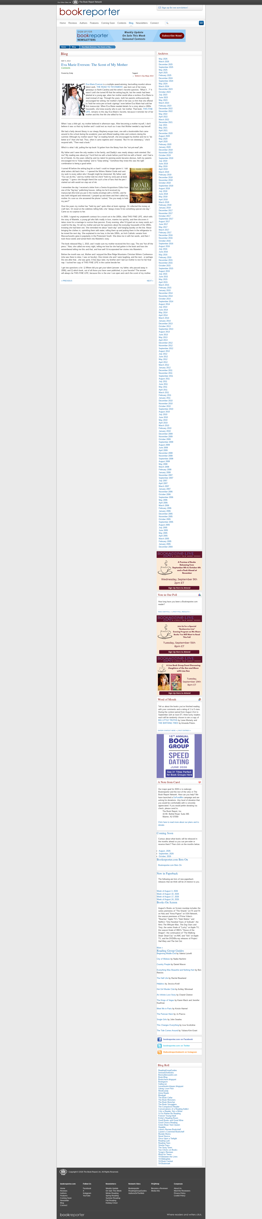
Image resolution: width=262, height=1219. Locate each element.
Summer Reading (113, 1198)
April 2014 (163, 315)
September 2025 (166, 67)
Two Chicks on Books (167, 1150)
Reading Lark (164, 1141)
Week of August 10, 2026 (168, 894)
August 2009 (164, 445)
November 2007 (166, 475)
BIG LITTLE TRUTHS (167, 720)
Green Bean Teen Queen (169, 1125)
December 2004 (166, 547)
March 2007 (164, 486)
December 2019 (166, 150)
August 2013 (164, 332)
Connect (63, 1205)
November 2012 (166, 345)
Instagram (87, 1193)
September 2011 (166, 376)
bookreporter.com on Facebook (178, 1039)
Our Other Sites (63, 2)
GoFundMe (178, 797)
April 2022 (163, 117)
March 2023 (164, 103)
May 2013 (163, 337)
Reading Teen (164, 1143)
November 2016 (166, 238)
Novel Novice (164, 1136)
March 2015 (164, 285)
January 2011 (164, 398)
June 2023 (163, 97)
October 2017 (165, 216)
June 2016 (163, 252)
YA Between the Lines (168, 1157)
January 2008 (165, 472)
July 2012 (163, 354)
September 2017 (166, 219)
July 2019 (163, 161)
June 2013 (163, 334)
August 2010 (164, 412)
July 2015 (163, 274)
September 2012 (166, 348)
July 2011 (163, 381)
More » (160, 948)
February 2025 (165, 75)
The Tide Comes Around (167, 1030)
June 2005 (163, 530)
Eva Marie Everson (94, 84)
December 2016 (166, 235)
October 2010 (165, 406)
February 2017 (165, 232)
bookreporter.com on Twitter (176, 1046)
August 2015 (164, 271)
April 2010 (163, 423)
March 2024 (164, 86)
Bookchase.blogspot (167, 1079)
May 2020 (163, 139)
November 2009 (166, 436)
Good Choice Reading (167, 1122)
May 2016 (163, 255)
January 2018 (165, 208)
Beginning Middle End (166, 953)
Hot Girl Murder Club (166, 989)
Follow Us (87, 1184)
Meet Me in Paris (164, 1008)
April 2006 (163, 503)
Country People (163, 964)
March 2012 (164, 365)
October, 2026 (165, 856)
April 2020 (163, 141)
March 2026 (164, 61)
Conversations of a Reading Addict (173, 1109)
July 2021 (163, 125)
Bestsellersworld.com (167, 1075)
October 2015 (165, 265)
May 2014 (163, 312)
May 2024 (163, 84)
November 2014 (166, 296)
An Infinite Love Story (166, 995)
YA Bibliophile (164, 1159)
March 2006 (164, 505)
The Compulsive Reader (168, 1107)
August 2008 (164, 461)
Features (63, 1196)
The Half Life (162, 978)
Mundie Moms (164, 1134)
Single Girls (162, 1019)
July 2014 (163, 307)
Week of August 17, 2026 (168, 897)
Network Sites (134, 1184)
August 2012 (164, 351)
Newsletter (64, 1200)
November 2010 (166, 403)
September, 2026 (166, 853)
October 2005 (165, 519)
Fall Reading (111, 1200)
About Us (177, 1188)
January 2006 (165, 511)
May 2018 (163, 197)
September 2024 (166, 81)
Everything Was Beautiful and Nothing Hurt (175, 970)
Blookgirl (162, 1095)
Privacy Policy (179, 1193)
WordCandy (163, 1091)
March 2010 (164, 425)
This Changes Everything (168, 1025)
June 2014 (163, 310)
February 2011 (165, 395)
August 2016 (164, 246)
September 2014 (166, 301)
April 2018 (163, 199)
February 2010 (165, 428)
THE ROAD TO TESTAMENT (110, 87)
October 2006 (165, 494)
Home (63, 47)
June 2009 (163, 447)
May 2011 (163, 387)
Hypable (161, 1127)
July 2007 (163, 480)
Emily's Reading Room (168, 1118)
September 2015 (166, 268)
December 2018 (166, 177)
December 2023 (166, 89)
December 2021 (166, 122)
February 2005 (165, 541)
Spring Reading (112, 1196)
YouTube (86, 1196)
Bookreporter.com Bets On (170, 865)
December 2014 (166, 293)
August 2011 (164, 379)
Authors (63, 1193)
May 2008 (163, 464)
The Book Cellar (165, 1097)
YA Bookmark (164, 1163)
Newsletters (111, 1184)
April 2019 (163, 169)
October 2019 (165, 155)
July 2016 (163, 249)
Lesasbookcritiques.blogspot (170, 1086)
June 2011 (163, 384)
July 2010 (163, 414)
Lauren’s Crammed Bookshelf (171, 1132)
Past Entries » (184, 730)
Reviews (63, 1191)
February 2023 (165, 106)
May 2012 (163, 359)
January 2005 (165, 544)
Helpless (160, 984)
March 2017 (164, 230)
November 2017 (166, 213)
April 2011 (163, 390)
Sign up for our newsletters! (175, 7)
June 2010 (163, 417)
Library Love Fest (166, 1088)
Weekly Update (112, 1188)
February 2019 (165, 175)
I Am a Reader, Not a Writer (170, 1111)
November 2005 (166, 516)
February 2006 (165, 508)
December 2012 (166, 343)
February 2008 (165, 469)
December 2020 (166, 133)
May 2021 (163, 128)
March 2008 (164, 467)
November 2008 (166, 456)
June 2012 (163, 356)
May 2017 (163, 227)
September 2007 (166, 478)
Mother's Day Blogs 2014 (144, 76)
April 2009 (163, 450)
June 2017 (163, 224)
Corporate (178, 1184)
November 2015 (166, 263)
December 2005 (166, 514)
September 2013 (166, 329)
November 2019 (166, 152)
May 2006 (163, 500)
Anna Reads (163, 1093)
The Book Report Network (90, 2)
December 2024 (166, 78)
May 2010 (163, 420)
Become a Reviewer (159, 1188)
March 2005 (164, 538)
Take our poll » (165, 612)
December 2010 (166, 401)
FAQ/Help (155, 1184)
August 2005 (164, 525)
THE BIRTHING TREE (168, 723)
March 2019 (164, 172)
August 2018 (164, 188)
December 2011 (165, 370)
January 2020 (165, 147)
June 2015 (163, 276)
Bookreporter (133, 1188)
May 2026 (163, 59)
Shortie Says (164, 1145)
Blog (74, 47)
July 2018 (163, 191)
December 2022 (166, 108)
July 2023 (163, 95)
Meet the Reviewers (182, 1191)
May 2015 (163, 279)
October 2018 (165, 183)
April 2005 (163, 536)
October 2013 (165, 326)
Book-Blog (162, 1077)
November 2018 (166, 180)
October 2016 (165, 241)
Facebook (87, 1188)
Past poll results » (181, 612)
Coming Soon (66, 1198)
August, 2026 (164, 851)
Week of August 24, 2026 (168, 899)
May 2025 (163, 70)
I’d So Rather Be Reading (169, 1113)
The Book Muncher (166, 1102)
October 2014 (165, 299)
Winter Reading (112, 1193)
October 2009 (165, 439)
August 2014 (164, 304)
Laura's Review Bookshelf (169, 1129)
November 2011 (165, 373)
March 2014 (164, 318)
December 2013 (166, 323)
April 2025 (163, 72)
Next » (150, 281)
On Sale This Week (113, 1191)
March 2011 (164, 392)
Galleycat (162, 1084)
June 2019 (163, 164)
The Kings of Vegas (165, 1000)
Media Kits (155, 1191)
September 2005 (166, 522)
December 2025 (166, 64)
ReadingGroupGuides (167, 1070)
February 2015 (165, 288)
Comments (65, 68)
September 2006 (166, 497)
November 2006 (166, 492)
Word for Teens (165, 1154)
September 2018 (166, 186)
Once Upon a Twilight (167, 1138)
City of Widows (163, 959)
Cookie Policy (179, 1196)
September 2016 (166, 243)
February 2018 (165, 205)
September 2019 (166, 158)
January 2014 (165, 321)
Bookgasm (163, 1082)
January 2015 (165, 290)
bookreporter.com (68, 1184)
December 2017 (166, 210)
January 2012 (165, 368)
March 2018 (164, 202)
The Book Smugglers (167, 1104)
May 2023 (163, 100)
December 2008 (166, 453)
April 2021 (163, 130)
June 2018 (163, 194)
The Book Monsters (167, 1100)
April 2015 (163, 282)
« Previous (66, 281)
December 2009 (166, 434)
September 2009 (166, 442)
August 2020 (164, 136)
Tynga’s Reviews (165, 1152)
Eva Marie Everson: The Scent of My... (97, 47)
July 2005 (163, 527)
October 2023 (165, 92)
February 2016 (165, 257)
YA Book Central (165, 1161)
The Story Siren (165, 1147)
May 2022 (163, 114)
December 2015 (166, 260)
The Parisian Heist (165, 1014)
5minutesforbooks (166, 1072)
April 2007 (163, 483)
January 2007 (165, 489)
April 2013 (163, 340)
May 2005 (163, 533)
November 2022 (166, 111)
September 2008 (166, 459)
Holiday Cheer (112, 1203)
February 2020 (165, 144)
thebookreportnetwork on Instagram (180, 1052)
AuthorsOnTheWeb (136, 1193)
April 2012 (163, 362)
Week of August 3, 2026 (167, 891)
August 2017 (164, 221)
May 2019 (163, 166)
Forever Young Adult (167, 1116)
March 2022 (164, 119)
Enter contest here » (167, 730)
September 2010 (166, 409)
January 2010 (165, 431)
